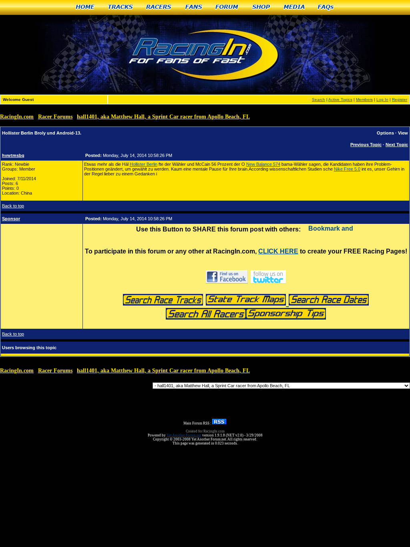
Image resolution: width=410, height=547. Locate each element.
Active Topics (340, 99)
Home (85, 7)
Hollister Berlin (143, 164)
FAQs (326, 7)
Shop (261, 7)
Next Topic (397, 144)
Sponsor (11, 218)
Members (364, 99)
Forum (227, 7)
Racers (159, 7)
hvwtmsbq (13, 155)
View (403, 133)
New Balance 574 (263, 164)
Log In (382, 99)
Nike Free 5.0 (347, 169)
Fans (194, 7)
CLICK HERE (278, 251)
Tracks (121, 7)
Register (399, 99)
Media (294, 7)
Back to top (13, 205)
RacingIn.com (17, 117)
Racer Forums (55, 117)
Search (318, 99)
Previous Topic (366, 144)
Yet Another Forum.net (184, 435)
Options (385, 133)
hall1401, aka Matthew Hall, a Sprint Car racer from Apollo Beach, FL (163, 117)
